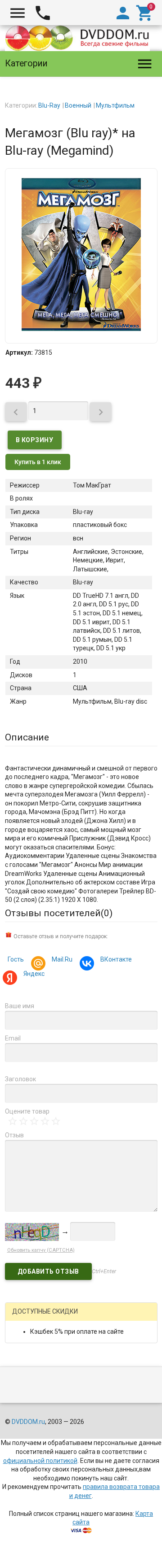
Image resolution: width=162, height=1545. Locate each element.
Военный (78, 105)
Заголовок (20, 1079)
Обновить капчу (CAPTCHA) (41, 1250)
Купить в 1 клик (37, 462)
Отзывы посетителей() (58, 913)
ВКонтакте (116, 959)
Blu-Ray (49, 105)
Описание (27, 737)
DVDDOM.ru (28, 1421)
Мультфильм (115, 105)
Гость (16, 959)
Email (13, 1038)
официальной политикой (40, 1460)
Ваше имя (19, 1006)
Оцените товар (27, 1111)
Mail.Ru (62, 959)
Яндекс (34, 973)
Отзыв (14, 1135)
